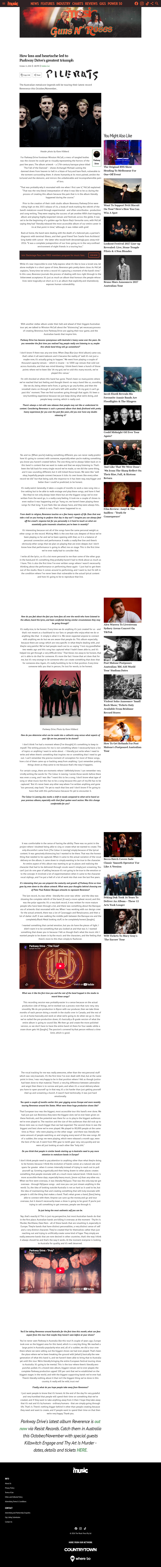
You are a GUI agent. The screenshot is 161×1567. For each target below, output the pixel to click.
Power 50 (115, 3)
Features (47, 3)
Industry (63, 3)
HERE (82, 1450)
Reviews (91, 3)
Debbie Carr (45, 66)
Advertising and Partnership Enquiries (17, 1513)
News (35, 3)
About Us (8, 1483)
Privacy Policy (9, 1488)
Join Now (93, 255)
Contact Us (8, 1522)
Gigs (102, 3)
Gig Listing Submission (12, 1517)
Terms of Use (9, 1492)
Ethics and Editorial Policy (14, 1497)
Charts (77, 3)
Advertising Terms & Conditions (15, 1501)
